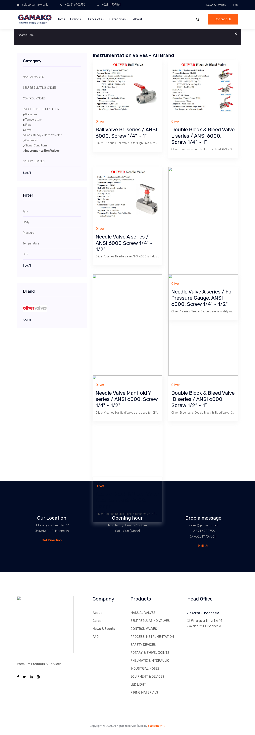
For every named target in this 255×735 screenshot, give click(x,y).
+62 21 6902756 (75, 4)
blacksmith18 (156, 726)
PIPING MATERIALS (144, 692)
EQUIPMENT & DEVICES (147, 676)
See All (27, 173)
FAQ (235, 5)
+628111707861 (111, 4)
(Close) (135, 531)
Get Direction (52, 540)
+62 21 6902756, (203, 531)
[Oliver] (52, 308)
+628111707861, (205, 536)
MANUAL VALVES (142, 613)
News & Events (216, 5)
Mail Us (203, 546)
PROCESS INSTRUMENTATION (152, 637)
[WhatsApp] (190, 536)
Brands (76, 19)
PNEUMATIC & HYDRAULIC (149, 660)
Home (61, 19)
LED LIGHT (138, 684)
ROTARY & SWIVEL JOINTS (149, 653)
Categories (118, 19)
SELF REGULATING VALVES (150, 621)
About (137, 19)
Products (95, 19)
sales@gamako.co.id (35, 4)
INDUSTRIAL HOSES (145, 668)
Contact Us (223, 19)
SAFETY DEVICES (143, 645)
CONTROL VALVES (143, 629)
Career (98, 621)
